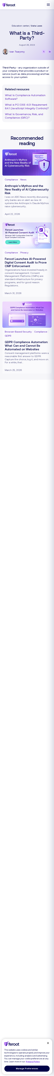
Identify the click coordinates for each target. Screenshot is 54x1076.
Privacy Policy (33, 1061)
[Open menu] (48, 4)
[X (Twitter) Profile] (44, 51)
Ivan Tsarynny (17, 51)
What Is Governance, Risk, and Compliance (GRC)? (24, 115)
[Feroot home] (8, 5)
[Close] (48, 1043)
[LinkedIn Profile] (50, 51)
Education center (20, 26)
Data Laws (36, 26)
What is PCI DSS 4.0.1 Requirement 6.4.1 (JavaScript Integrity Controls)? (27, 106)
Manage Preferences (27, 1068)
